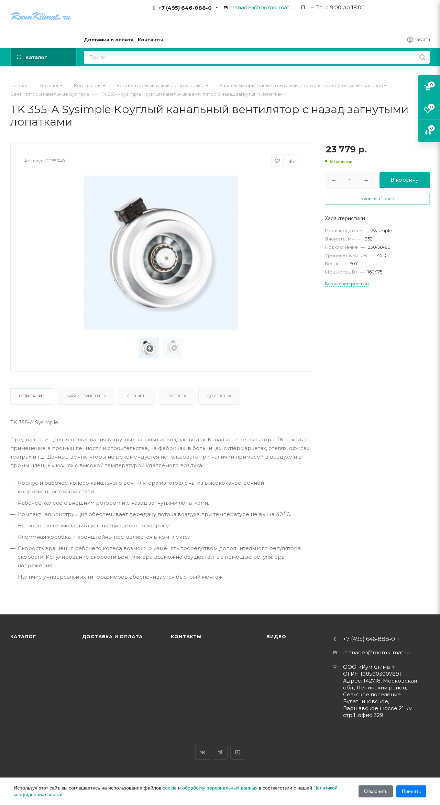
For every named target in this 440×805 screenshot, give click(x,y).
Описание (32, 396)
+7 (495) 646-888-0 (185, 7)
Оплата (177, 396)
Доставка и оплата (112, 636)
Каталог (23, 636)
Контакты (186, 636)
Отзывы (137, 396)
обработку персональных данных (219, 788)
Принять (411, 791)
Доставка (219, 396)
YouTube (237, 752)
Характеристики (86, 396)
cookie (170, 788)
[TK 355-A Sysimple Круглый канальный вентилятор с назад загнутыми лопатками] (161, 252)
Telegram (220, 752)
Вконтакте (202, 752)
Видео (276, 636)
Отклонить (375, 791)
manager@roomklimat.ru (262, 7)
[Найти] (422, 57)
